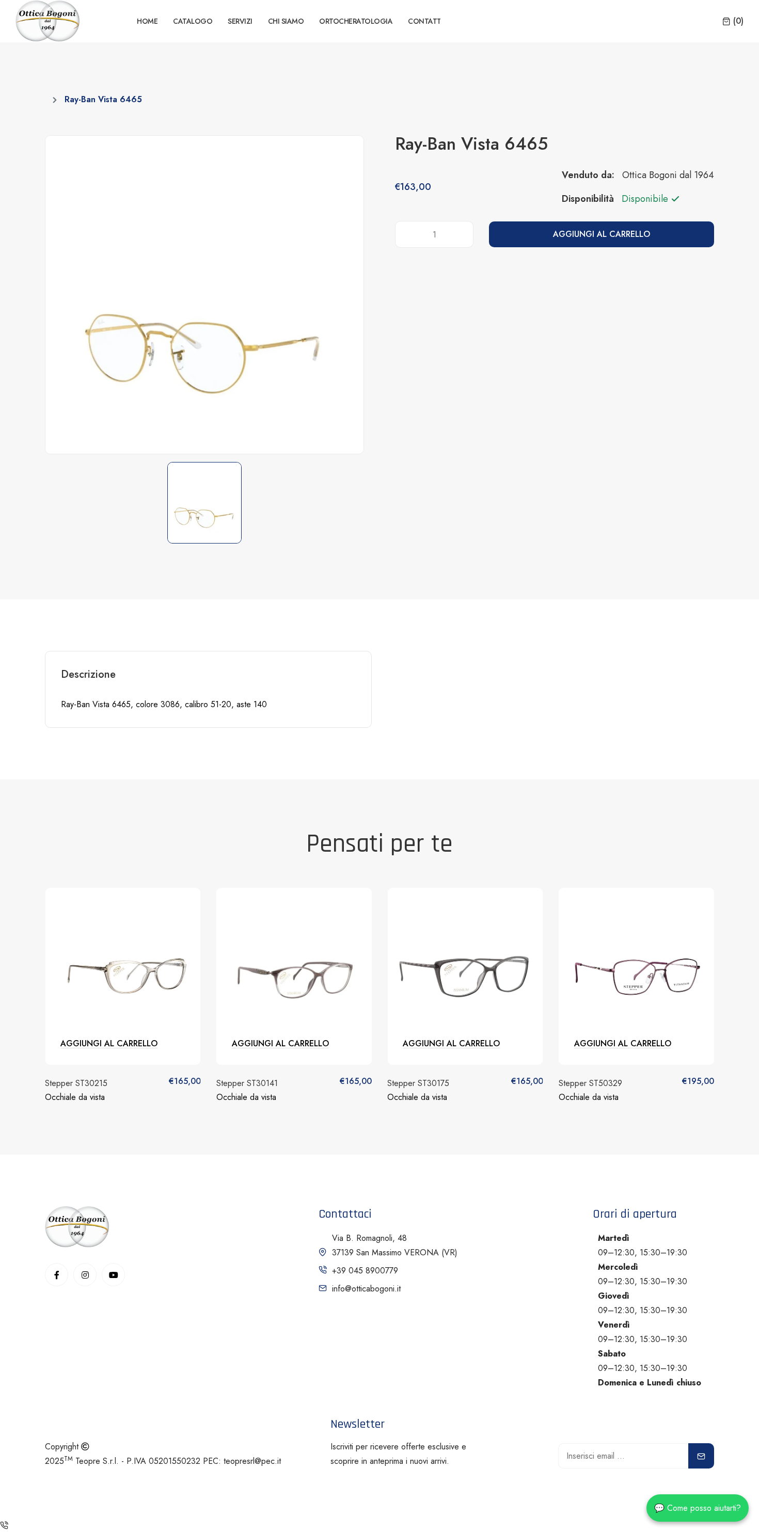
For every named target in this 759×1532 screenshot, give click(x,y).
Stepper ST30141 (247, 1083)
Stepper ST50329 (590, 1083)
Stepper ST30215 (76, 1083)
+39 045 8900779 (365, 1270)
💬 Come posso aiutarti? (697, 1508)
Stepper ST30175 (418, 1083)
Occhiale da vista (75, 1097)
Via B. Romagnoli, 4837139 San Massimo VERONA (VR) (394, 1245)
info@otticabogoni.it (366, 1289)
